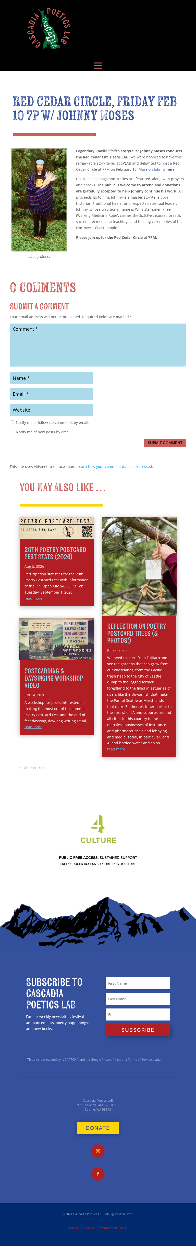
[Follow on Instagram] (98, 1151)
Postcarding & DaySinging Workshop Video (53, 678)
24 (146, 610)
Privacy (74, 1228)
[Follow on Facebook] (98, 1174)
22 (137, 610)
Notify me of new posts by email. (44, 431)
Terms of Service (140, 1059)
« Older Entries (32, 767)
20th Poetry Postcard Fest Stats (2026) (55, 553)
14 (160, 604)
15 (164, 604)
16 (168, 604)
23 (141, 610)
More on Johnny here (157, 169)
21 (133, 610)
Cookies (89, 1228)
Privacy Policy (111, 1059)
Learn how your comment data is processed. (115, 466)
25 (150, 610)
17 (173, 604)
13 (155, 604)
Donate (98, 1128)
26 (154, 610)
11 (147, 604)
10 (142, 604)
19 (124, 610)
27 (159, 610)
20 (128, 610)
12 (151, 604)
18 (120, 610)
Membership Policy (113, 1228)
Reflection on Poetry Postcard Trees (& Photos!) (136, 634)
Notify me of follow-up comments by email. (52, 422)
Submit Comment (165, 443)
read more (33, 598)
